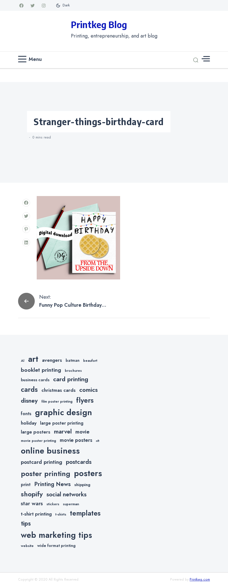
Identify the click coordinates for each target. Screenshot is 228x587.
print (26, 484)
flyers (85, 400)
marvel (63, 431)
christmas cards (58, 390)
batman (73, 360)
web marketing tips (56, 535)
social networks (66, 494)
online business (50, 451)
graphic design (63, 412)
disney (29, 400)
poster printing (45, 474)
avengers (52, 360)
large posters (35, 432)
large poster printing (61, 423)
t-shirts (60, 514)
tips (26, 523)
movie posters (76, 440)
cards (29, 389)
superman (71, 504)
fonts (26, 413)
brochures (73, 370)
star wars (32, 503)
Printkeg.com (200, 579)
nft (97, 441)
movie (82, 431)
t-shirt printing (36, 514)
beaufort (90, 360)
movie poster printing (38, 440)
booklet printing (41, 370)
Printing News (52, 484)
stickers (52, 504)
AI (22, 360)
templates (85, 513)
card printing (70, 379)
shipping (82, 485)
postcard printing (41, 462)
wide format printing (56, 545)
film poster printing (57, 401)
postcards (78, 462)
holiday (28, 423)
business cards (35, 380)
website (27, 545)
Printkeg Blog (99, 24)
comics (88, 389)
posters (88, 473)
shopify (32, 494)
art (33, 359)
